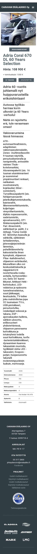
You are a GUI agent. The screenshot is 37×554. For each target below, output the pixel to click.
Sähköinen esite (18, 488)
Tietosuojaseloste (18, 508)
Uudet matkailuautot (18, 476)
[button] (33, 7)
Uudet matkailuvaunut (18, 482)
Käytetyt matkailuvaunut (18, 485)
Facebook (18, 465)
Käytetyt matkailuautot (18, 479)
